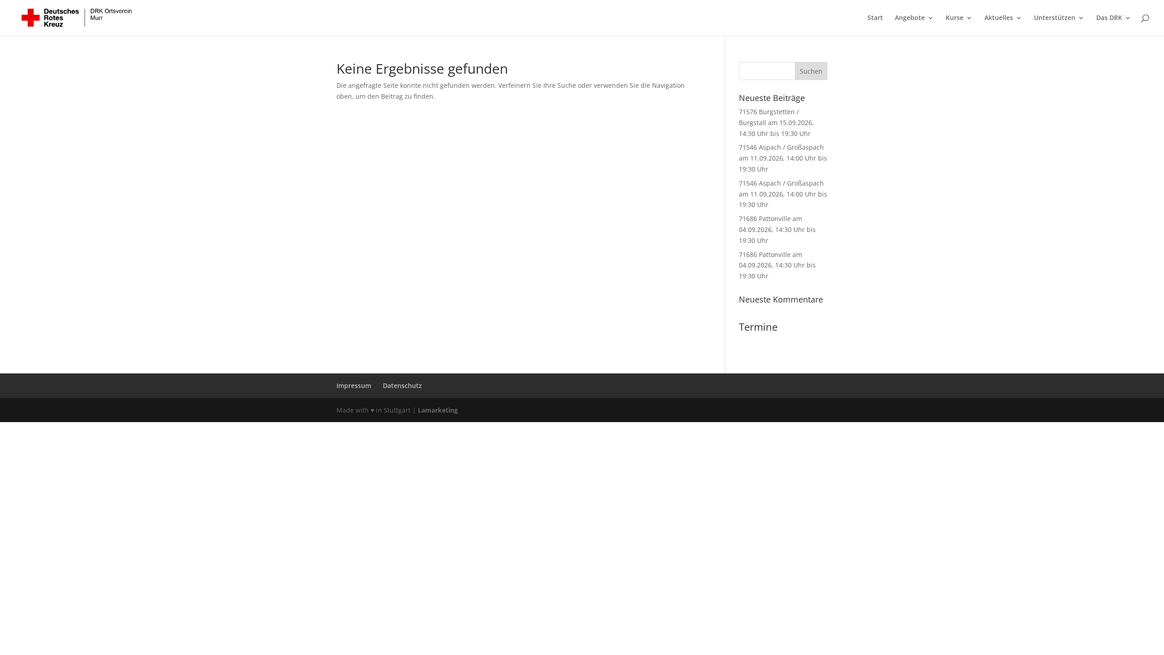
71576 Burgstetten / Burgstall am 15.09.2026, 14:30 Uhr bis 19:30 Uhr (776, 122)
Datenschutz (402, 385)
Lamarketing (438, 410)
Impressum (353, 385)
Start (875, 18)
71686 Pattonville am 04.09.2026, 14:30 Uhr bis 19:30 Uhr (777, 229)
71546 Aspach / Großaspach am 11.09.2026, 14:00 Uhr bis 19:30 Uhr (783, 158)
